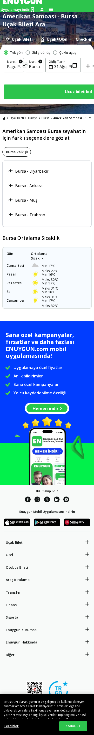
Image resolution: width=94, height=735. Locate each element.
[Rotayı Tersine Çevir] (25, 65)
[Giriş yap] (42, 9)
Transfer (13, 592)
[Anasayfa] (4, 118)
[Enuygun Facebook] (28, 500)
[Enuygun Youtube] (66, 500)
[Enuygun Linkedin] (57, 500)
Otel (9, 554)
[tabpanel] (47, 74)
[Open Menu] (51, 9)
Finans (11, 605)
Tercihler (11, 726)
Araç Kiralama (18, 579)
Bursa (45, 118)
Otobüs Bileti (17, 567)
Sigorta (12, 617)
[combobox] (14, 66)
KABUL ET (73, 726)
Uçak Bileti (17, 118)
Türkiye (33, 118)
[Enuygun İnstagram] (37, 500)
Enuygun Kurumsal (22, 630)
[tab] (19, 39)
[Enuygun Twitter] (47, 500)
